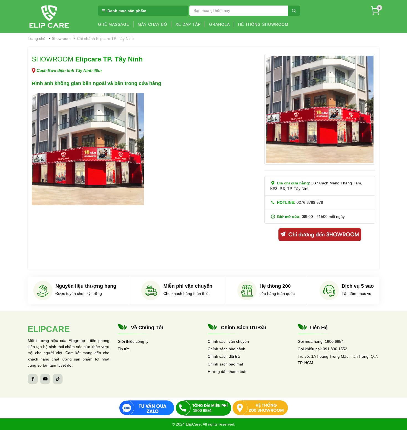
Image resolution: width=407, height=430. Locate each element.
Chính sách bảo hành (226, 349)
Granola (219, 24)
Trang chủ (36, 38)
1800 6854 (334, 341)
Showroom (61, 38)
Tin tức (124, 349)
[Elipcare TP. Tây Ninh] (88, 149)
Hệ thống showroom (263, 24)
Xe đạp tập (188, 24)
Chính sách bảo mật (225, 364)
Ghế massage (113, 24)
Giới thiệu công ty (133, 341)
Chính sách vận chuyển (228, 341)
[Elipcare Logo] (49, 16)
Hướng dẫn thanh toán (228, 371)
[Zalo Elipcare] (146, 408)
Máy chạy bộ (152, 24)
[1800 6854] (203, 408)
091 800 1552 (335, 349)
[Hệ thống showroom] (260, 408)
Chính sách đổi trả (224, 356)
